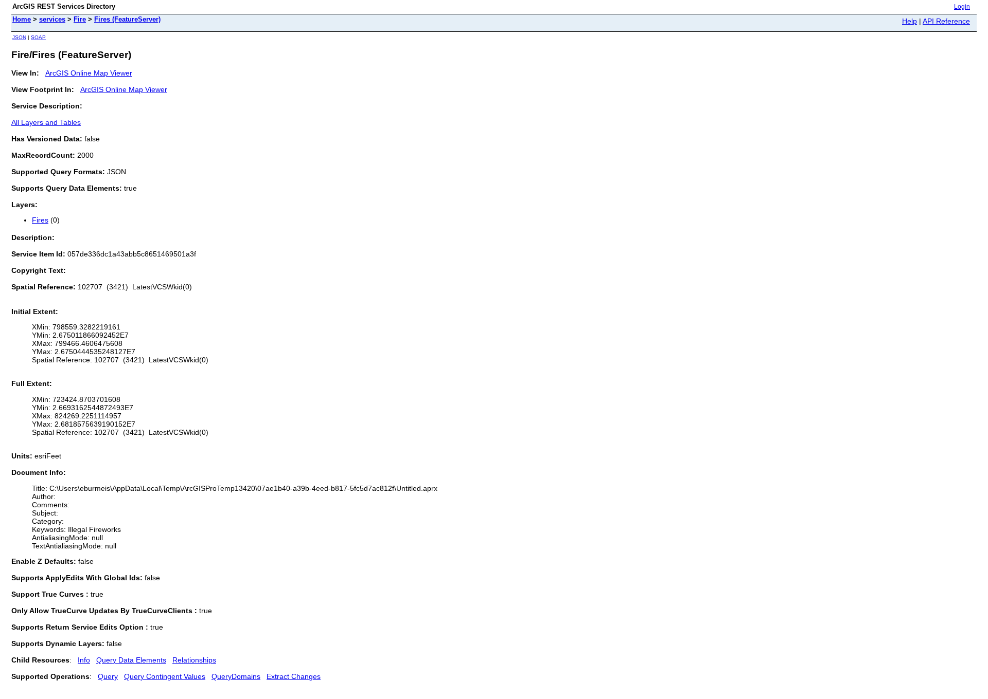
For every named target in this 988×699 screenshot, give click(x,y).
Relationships (194, 660)
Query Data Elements (131, 660)
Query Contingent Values (164, 676)
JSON (19, 37)
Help (909, 21)
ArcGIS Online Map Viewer (88, 73)
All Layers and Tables (46, 122)
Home (21, 19)
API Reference (946, 21)
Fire (80, 19)
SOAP (38, 37)
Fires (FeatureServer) (127, 19)
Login (962, 7)
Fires (40, 220)
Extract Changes (294, 676)
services (52, 19)
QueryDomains (235, 676)
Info (84, 660)
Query (108, 676)
